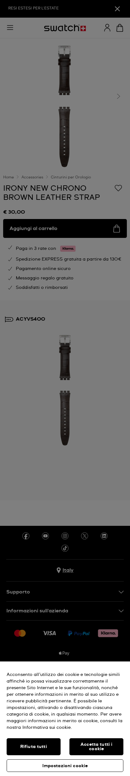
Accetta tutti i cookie (96, 746)
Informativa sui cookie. (47, 727)
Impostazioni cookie (65, 766)
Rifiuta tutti (33, 747)
